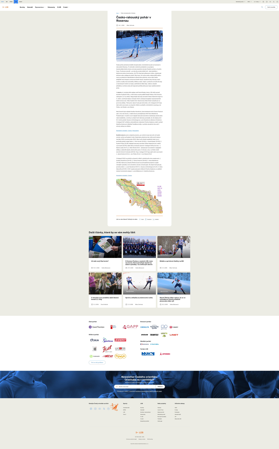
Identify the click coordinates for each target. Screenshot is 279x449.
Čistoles (159, 407)
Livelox (130, 130)
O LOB (59, 7)
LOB (16, 1)
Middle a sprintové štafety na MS (172, 261)
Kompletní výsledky (121, 130)
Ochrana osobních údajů (131, 439)
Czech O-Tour (160, 409)
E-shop (257, 1)
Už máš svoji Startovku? (99, 261)
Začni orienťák (271, 7)
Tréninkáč (160, 418)
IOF (175, 416)
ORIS (249, 1)
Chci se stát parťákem (97, 362)
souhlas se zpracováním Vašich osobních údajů (149, 391)
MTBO (11, 1)
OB (6, 1)
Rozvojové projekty (162, 416)
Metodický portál (239, 1)
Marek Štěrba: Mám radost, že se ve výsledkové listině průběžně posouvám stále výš (172, 299)
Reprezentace (164, 254)
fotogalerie (135, 130)
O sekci (65, 7)
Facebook (149, 219)
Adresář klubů (178, 414)
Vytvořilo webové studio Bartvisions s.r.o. (139, 443)
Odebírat (160, 386)
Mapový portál (161, 412)
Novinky (22, 7)
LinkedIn (157, 219)
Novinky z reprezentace (145, 412)
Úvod (117, 13)
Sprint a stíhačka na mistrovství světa (139, 298)
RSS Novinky (150, 439)
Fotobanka (177, 412)
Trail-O (20, 1)
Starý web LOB (178, 418)
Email (142, 219)
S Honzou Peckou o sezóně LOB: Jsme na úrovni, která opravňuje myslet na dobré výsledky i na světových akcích (139, 262)
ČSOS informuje (96, 254)
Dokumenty (51, 7)
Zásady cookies (142, 439)
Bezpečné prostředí (144, 421)
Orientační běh (126, 407)
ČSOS (2, 1)
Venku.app (160, 421)
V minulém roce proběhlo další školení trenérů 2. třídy (105, 298)
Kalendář (30, 7)
